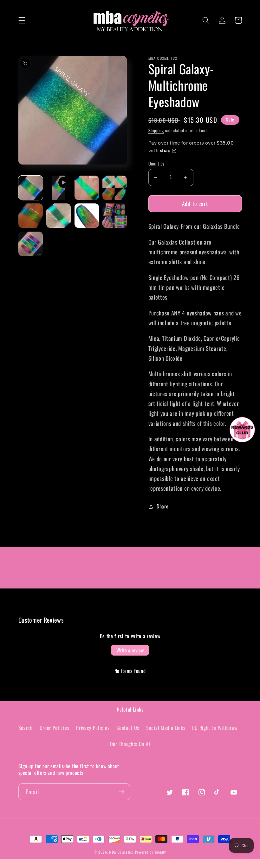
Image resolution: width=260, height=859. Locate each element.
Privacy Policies (92, 727)
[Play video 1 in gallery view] (58, 188)
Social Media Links (165, 727)
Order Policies (54, 727)
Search (25, 727)
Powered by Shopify (150, 852)
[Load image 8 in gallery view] (30, 244)
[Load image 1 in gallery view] (30, 188)
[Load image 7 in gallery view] (114, 215)
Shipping (156, 130)
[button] (22, 20)
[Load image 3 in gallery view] (114, 188)
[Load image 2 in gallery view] (87, 188)
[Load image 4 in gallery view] (30, 215)
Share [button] (162, 506)
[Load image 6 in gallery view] (87, 215)
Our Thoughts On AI (130, 744)
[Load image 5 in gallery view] (58, 215)
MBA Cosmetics (122, 852)
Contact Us (127, 727)
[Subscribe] (122, 791)
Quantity (156, 163)
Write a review (130, 650)
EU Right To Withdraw (214, 727)
